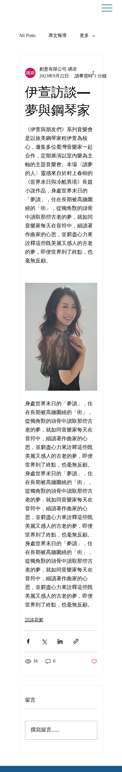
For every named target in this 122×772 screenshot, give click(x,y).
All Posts (27, 35)
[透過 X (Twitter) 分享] (44, 641)
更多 (84, 35)
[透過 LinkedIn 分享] (60, 641)
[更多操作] (93, 73)
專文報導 (57, 35)
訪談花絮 (34, 620)
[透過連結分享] (76, 641)
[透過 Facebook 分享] (28, 641)
